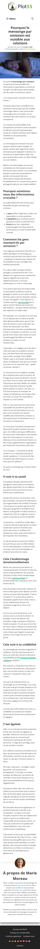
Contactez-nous (28, 936)
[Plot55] (20, 6)
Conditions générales (13, 936)
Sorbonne (18, 890)
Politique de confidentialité (20, 933)
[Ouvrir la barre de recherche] (32, 18)
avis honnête (23, 302)
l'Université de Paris (24, 885)
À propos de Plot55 (20, 929)
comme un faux (18, 578)
